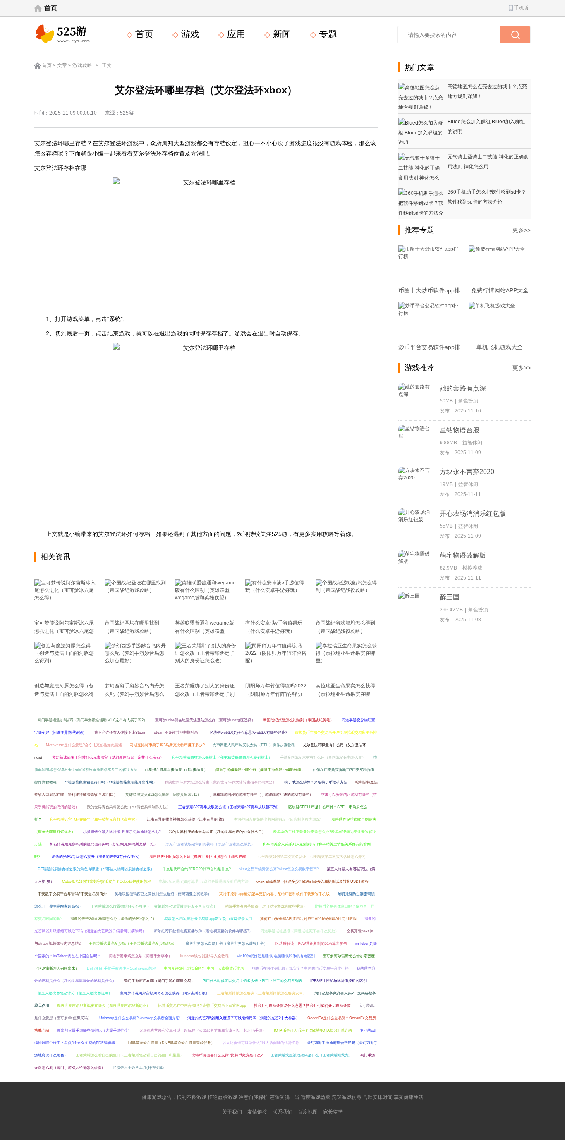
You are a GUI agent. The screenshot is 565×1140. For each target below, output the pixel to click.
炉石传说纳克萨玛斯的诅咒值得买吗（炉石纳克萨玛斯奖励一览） (104, 844)
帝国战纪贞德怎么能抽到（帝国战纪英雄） (298, 720)
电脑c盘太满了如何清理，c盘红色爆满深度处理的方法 (204, 881)
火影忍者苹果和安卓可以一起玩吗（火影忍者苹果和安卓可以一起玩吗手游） (202, 1030)
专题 (326, 34)
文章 (62, 65)
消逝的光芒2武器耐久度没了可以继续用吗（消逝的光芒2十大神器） (243, 1018)
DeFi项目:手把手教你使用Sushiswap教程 (121, 968)
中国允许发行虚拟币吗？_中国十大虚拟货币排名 (204, 968)
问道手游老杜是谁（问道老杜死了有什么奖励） (300, 931)
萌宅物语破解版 (463, 555)
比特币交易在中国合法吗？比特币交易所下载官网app (202, 1005)
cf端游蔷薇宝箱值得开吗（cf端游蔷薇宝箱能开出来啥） (111, 782)
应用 (235, 34)
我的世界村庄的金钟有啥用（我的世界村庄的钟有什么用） (217, 832)
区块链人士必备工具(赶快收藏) (138, 1068)
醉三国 (450, 597)
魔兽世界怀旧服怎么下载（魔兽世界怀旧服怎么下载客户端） (199, 857)
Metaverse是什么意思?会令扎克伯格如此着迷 (84, 745)
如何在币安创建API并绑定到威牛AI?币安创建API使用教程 (308, 919)
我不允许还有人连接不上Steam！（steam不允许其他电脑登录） (148, 732)
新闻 (281, 34)
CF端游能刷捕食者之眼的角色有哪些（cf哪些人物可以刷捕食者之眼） (96, 869)
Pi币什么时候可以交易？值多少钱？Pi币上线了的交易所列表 (252, 981)
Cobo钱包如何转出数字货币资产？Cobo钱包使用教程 (106, 881)
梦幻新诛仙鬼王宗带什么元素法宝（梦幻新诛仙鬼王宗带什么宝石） (108, 757)
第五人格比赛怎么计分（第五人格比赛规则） (75, 993)
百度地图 (308, 1112)
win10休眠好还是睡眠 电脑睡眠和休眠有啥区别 (276, 956)
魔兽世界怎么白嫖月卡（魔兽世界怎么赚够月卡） (227, 943)
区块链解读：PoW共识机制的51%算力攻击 (311, 943)
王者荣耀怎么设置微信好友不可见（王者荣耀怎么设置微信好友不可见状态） (154, 906)
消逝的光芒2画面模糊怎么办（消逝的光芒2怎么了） (113, 919)
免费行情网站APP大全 (500, 290)
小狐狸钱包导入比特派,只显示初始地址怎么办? (122, 832)
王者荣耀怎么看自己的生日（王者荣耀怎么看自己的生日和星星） (130, 1055)
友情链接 (257, 1112)
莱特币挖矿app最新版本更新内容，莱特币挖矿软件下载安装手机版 (274, 894)
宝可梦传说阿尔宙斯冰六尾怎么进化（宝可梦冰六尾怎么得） (64, 631)
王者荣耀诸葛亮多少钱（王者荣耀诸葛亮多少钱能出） (133, 943)
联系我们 (282, 1112)
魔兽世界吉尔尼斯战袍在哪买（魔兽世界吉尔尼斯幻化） (103, 1005)
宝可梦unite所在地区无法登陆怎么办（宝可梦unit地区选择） (205, 720)
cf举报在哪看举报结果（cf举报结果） (176, 770)
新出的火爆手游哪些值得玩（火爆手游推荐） (94, 1030)
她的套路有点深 (463, 388)
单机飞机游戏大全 (499, 347)
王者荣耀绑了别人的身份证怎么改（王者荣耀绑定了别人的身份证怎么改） (205, 694)
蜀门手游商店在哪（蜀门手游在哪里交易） (159, 981)
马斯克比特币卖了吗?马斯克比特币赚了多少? (167, 745)
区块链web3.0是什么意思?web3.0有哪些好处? (248, 732)
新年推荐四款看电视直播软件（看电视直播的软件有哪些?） (203, 931)
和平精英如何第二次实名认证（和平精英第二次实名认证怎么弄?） (313, 857)
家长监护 (333, 1112)
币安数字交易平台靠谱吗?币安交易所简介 (72, 894)
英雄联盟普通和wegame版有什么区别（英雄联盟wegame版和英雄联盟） (204, 631)
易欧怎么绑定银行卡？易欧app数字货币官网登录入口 (208, 919)
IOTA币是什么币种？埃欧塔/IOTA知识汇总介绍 (313, 1030)
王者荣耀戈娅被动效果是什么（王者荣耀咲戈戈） (311, 1055)
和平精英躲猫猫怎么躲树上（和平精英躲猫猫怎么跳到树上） (222, 757)
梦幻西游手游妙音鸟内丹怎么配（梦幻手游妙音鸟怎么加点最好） (134, 694)
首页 (50, 8)
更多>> (521, 230)
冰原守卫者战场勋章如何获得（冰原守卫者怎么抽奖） (210, 844)
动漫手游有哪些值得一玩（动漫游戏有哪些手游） (266, 906)
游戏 (189, 34)
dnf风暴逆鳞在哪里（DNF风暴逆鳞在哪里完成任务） (171, 1043)
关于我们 (232, 1112)
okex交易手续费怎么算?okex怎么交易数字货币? (279, 869)
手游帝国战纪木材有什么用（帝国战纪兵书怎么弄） (323, 757)
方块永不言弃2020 (467, 471)
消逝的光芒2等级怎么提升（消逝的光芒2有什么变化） (96, 857)
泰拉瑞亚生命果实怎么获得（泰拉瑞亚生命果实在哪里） (345, 694)
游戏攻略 (82, 65)
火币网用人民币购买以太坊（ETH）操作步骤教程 (254, 745)
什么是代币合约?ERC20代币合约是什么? (196, 869)
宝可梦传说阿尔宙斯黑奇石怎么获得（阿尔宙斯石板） (164, 993)
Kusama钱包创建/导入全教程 (204, 956)
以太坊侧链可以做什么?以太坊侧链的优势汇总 (261, 1043)
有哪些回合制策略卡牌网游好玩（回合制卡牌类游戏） (278, 819)
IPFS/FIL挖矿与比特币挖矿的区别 (338, 981)
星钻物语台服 (459, 429)
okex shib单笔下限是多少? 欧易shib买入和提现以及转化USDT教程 (312, 881)
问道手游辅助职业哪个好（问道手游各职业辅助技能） (260, 770)
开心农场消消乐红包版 (473, 513)
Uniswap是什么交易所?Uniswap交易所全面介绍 (139, 1018)
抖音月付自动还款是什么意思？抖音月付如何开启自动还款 (302, 1005)
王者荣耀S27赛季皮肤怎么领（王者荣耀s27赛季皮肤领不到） (229, 807)
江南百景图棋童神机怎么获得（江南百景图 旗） (186, 819)
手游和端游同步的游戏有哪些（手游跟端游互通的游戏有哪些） (261, 795)
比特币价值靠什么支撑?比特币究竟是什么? (227, 1055)
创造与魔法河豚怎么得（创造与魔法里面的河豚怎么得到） (64, 694)
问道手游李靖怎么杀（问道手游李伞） (140, 956)
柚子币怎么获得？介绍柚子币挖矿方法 (315, 782)
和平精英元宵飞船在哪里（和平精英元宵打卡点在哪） (94, 819)
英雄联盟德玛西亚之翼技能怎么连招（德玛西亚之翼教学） (163, 894)
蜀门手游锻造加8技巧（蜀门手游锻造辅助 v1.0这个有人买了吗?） (92, 720)
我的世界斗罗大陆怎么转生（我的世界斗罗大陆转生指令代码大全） (220, 782)
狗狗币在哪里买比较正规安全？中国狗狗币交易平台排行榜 (300, 968)
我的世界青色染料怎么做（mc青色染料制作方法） (128, 807)
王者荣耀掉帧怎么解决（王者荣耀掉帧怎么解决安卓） (261, 993)
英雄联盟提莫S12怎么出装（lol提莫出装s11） (163, 795)
